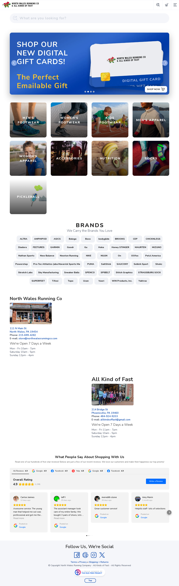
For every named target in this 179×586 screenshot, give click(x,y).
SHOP (157, 89)
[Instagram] (94, 555)
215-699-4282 (27, 335)
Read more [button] (18, 518)
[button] (10, 512)
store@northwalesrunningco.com (38, 338)
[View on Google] (16, 498)
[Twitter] (102, 555)
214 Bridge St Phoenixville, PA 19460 (105, 411)
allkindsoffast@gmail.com (115, 419)
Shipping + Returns (99, 562)
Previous (14, 63)
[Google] (85, 555)
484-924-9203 (109, 416)
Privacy (83, 562)
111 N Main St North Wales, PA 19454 (24, 330)
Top (90, 580)
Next (165, 63)
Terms (74, 562)
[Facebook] (77, 555)
